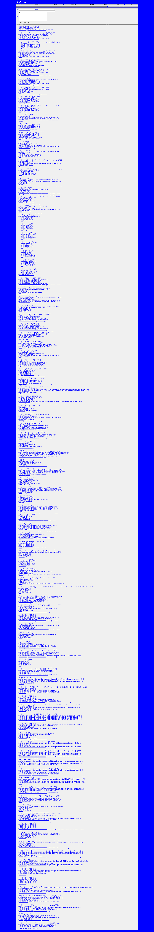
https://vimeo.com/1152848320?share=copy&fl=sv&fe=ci (29, 38)
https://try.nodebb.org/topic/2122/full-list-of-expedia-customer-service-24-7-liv (32, 728)
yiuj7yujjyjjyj (21, 606)
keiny (20, 609)
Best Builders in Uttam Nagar (24, 292)
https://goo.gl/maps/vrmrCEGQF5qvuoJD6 (26, 313)
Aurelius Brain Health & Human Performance (27, 145)
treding (22, 218)
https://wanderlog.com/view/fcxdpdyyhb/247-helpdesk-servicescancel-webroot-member (34, 159)
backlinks (20, 88)
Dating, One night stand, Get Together (25, 314)
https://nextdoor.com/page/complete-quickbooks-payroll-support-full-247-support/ (33, 31)
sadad (22, 43)
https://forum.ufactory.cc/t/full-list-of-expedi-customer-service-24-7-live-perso (32, 741)
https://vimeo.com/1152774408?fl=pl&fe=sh (26, 70)
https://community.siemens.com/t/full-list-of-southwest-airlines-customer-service (33, 829)
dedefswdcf (21, 633)
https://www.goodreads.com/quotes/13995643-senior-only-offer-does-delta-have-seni (33, 912)
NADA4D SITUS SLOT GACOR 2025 (25, 137)
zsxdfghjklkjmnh (22, 497)
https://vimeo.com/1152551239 (24, 81)
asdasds (20, 603)
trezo (20, 442)
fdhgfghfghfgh (21, 627)
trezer (20, 153)
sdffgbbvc (20, 567)
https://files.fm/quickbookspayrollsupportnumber (27, 363)
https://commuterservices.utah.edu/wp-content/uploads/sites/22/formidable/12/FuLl (33, 690)
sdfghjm (20, 559)
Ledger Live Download (23, 619)
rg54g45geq (21, 449)
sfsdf (20, 732)
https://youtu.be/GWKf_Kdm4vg (24, 340)
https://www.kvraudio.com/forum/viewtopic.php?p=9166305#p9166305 (31, 331)
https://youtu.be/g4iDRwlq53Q (24, 276)
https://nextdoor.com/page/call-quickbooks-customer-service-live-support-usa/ (32, 32)
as (19, 832)
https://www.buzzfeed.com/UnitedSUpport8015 (27, 599)
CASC (20, 391)
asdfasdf (22, 835)
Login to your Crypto (22, 63)
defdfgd (20, 626)
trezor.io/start (21, 461)
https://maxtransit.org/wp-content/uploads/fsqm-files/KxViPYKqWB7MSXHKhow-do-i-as (34, 390)
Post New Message (122, 6)
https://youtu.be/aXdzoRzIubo (24, 68)
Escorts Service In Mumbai (24, 26)
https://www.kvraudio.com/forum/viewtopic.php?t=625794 (29, 334)
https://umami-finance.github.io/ (24, 216)
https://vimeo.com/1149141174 (24, 189)
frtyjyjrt (20, 426)
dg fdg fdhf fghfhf (22, 731)
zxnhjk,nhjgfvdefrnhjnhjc (23, 491)
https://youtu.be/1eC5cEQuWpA (24, 155)
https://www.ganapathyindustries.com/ (25, 343)
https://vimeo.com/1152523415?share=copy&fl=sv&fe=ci (29, 87)
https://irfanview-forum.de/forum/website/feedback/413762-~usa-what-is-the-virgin (33, 330)
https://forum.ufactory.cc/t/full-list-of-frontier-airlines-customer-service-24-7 (32, 709)
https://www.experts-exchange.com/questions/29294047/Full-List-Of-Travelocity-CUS (34, 597)
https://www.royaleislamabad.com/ (25, 474)
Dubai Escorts (21, 28)
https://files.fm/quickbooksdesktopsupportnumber (27, 362)
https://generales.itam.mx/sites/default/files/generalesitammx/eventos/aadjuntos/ (33, 196)
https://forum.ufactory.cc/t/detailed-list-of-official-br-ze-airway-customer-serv (32, 707)
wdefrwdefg (21, 643)
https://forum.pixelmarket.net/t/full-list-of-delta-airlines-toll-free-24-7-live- (31, 694)
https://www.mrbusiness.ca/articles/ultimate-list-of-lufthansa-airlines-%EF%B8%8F (33, 608)
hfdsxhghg (21, 588)
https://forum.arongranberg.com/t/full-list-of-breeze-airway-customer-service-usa (33, 890)
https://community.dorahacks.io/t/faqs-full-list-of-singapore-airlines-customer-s (32, 620)
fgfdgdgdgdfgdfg (22, 587)
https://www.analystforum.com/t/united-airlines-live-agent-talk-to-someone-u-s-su (33, 901)
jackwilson (21, 542)
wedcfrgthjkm (21, 502)
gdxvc (20, 393)
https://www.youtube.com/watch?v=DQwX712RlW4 (28, 427)
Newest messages (23, 928)
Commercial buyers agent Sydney (25, 537)
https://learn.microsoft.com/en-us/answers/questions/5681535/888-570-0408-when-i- (33, 151)
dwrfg (20, 639)
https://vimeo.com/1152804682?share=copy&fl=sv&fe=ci (29, 58)
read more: (21, 514)
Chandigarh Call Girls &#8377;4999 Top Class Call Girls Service (30, 285)
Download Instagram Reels (23, 122)
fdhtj (20, 519)
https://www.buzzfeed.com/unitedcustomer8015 (27, 598)
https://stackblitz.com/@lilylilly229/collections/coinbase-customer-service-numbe (33, 50)
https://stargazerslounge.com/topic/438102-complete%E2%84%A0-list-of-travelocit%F (34, 489)
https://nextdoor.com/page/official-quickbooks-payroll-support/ (29, 35)
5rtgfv (20, 632)
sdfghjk (20, 512)
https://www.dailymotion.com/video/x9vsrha (26, 275)
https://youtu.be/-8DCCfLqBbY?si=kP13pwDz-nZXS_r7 (28, 414)
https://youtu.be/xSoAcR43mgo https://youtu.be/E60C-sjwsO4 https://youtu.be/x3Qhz (34, 417)
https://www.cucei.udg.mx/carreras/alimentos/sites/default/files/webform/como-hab (33, 923)
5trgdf (20, 651)
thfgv (20, 140)
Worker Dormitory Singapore (24, 550)
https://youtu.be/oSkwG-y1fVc (24, 432)
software (20, 111)
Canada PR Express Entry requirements (26, 538)
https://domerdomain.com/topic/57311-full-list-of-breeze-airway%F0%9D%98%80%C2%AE (35, 806)
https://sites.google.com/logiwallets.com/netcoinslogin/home (29, 571)
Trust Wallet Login (22, 132)
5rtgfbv (20, 673)
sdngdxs (20, 418)
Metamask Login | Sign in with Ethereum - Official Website (29, 438)
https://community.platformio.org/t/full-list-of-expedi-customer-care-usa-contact (32, 908)
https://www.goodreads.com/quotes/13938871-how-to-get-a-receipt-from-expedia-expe (34, 920)
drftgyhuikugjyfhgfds (22, 856)
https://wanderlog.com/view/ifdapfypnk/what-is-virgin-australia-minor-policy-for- (32, 321)
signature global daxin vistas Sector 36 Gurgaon (27, 574)
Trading (22, 256)
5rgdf (20, 745)
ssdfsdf (20, 500)
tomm (20, 320)
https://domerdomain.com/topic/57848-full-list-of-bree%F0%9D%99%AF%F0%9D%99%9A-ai (35, 803)
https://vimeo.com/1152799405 (24, 59)
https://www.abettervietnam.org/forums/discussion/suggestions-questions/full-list (33, 870)
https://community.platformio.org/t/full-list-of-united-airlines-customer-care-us (32, 909)
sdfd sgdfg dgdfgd (22, 886)
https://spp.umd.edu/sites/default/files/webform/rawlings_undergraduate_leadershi (33, 506)
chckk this (21, 624)
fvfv (20, 141)
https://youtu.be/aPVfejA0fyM (24, 316)
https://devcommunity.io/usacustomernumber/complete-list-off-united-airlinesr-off (33, 531)
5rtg (19, 783)
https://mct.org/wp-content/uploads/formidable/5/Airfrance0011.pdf (30, 526)
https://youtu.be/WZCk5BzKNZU (24, 154)
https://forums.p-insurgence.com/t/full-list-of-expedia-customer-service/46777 (32, 925)
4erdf (20, 736)
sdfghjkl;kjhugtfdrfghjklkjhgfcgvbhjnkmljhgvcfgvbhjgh (28, 476)
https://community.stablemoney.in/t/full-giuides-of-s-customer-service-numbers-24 (33, 904)
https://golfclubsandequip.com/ (24, 916)
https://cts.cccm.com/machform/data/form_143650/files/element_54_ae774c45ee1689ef (34, 813)
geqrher (20, 572)
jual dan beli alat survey (23, 203)
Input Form (36, 928)
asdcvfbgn (21, 546)
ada (19, 766)
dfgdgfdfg (20, 580)
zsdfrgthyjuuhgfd (22, 477)
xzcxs (20, 187)
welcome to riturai (22, 305)
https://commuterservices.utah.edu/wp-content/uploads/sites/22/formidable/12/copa (33, 653)
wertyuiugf (21, 844)
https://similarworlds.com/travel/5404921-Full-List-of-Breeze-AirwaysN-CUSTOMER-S (34, 685)
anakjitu (22, 400)
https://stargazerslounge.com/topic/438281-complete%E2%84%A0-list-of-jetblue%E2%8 (34, 487)
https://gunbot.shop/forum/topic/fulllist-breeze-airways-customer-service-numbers (33, 786)
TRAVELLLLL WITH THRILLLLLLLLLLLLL (26, 872)
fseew (20, 176)
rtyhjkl (20, 495)
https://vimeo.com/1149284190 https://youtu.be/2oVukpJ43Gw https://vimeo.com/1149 (34, 179)
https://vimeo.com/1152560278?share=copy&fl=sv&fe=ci (29, 77)
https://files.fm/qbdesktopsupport (25, 359)
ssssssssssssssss (22, 563)
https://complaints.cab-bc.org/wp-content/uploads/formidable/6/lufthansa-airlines (33, 612)
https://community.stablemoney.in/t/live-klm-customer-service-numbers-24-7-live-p (33, 905)
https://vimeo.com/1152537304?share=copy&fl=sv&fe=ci (29, 83)
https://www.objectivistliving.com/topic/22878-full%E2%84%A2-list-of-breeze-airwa (33, 775)
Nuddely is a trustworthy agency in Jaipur (26, 448)
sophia (20, 78)
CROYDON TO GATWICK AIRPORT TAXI (26, 344)
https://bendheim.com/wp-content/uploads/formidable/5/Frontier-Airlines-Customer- (33, 552)
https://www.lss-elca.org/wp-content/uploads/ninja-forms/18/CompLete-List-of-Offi (33, 617)
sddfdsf (20, 367)
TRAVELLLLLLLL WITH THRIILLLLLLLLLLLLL (27, 873)
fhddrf (20, 424)
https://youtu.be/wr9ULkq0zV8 (24, 129)
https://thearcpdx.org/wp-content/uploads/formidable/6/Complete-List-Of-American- (33, 488)
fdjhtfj (20, 524)
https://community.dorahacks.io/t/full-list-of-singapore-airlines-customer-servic (32, 621)
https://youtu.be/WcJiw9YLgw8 (24, 405)
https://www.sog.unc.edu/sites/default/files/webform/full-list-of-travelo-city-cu (32, 645)
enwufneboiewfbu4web (23, 158)
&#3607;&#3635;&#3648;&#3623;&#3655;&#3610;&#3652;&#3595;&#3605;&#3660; (33, 300)
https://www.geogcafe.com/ (24, 342)
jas (19, 119)
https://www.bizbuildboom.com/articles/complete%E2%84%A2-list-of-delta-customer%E (34, 604)
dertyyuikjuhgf (21, 862)
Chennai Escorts (22, 447)
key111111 (21, 165)
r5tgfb (20, 801)
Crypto (20, 755)
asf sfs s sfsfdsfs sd (22, 758)
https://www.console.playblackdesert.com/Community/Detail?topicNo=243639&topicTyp (34, 871)
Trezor (20, 76)
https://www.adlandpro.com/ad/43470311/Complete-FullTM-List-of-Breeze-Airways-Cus (34, 857)
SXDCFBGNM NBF (22, 494)
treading (22, 217)
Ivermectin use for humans (23, 388)
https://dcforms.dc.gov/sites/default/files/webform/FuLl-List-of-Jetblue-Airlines (32, 680)
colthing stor (21, 121)
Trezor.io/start (21, 161)
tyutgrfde (20, 607)
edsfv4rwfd (21, 575)
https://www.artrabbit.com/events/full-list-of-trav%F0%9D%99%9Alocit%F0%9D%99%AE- (34, 551)
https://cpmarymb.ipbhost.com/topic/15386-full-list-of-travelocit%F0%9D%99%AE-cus (34, 820)
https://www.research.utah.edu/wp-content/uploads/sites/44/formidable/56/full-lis (33, 739)
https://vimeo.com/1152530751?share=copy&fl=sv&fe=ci (29, 86)
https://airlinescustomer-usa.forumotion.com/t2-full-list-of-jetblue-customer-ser (32, 401)
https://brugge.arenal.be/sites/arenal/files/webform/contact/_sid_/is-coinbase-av (33, 94)
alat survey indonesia (22, 384)
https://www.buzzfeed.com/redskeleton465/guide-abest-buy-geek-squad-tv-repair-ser (33, 452)
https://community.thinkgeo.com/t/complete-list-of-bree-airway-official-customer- (33, 842)
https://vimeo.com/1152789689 (24, 62)
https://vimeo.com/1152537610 (24, 84)
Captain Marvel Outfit (22, 816)
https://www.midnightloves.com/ (24, 475)
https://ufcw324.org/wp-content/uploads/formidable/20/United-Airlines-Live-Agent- (33, 917)
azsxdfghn (21, 486)
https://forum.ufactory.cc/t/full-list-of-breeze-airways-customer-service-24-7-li (32, 733)
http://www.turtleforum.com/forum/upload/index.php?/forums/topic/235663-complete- (33, 61)
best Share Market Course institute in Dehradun (27, 436)
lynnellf (20, 544)
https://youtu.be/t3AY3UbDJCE (24, 49)
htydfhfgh (20, 185)
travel (20, 767)
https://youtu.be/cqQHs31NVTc (24, 462)
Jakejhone (21, 202)
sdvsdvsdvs (21, 918)
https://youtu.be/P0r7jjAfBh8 (24, 138)
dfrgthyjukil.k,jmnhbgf (23, 479)
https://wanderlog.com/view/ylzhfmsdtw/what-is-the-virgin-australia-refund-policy (33, 355)
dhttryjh (20, 521)
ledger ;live (21, 90)
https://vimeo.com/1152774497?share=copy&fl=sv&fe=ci (29, 72)
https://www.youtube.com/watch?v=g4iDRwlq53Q (27, 283)
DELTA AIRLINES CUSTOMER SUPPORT (26, 541)
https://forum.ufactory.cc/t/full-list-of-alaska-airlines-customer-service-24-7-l (32, 734)
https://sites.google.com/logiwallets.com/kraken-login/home (29, 822)
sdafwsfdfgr (21, 415)
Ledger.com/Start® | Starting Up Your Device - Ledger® (29, 75)
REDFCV (20, 794)
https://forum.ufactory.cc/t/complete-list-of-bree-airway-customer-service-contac (33, 760)
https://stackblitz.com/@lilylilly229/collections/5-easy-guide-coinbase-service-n (33, 52)
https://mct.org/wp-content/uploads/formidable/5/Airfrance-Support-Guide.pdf (32, 530)
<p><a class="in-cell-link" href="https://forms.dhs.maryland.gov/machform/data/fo (33, 787)
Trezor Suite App (22, 535)
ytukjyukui (21, 529)
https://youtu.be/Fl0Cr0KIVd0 (24, 317)
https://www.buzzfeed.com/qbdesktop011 (26, 431)
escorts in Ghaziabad (22, 437)
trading (22, 243)
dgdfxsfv (20, 473)
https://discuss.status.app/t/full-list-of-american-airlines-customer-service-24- (32, 655)
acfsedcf (20, 892)
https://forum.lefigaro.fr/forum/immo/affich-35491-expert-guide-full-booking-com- (33, 434)
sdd (21, 48)
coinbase (20, 780)
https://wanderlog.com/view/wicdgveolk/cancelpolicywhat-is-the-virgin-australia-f (33, 306)
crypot (20, 91)
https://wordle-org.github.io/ (24, 350)
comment (20, 611)
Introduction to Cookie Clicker (24, 213)
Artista (20, 312)
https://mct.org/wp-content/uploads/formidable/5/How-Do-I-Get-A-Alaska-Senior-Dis (33, 525)
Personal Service (22, 410)
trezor (20, 54)
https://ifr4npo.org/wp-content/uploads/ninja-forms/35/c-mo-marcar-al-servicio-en (33, 911)
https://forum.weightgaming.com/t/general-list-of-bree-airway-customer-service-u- (33, 678)
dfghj (20, 504)
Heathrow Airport (22, 326)
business (20, 324)
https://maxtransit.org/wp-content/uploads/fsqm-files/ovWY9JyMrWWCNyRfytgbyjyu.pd (34, 389)
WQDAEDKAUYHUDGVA (23, 902)
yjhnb (20, 180)
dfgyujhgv (20, 858)
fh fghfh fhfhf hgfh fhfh (23, 899)
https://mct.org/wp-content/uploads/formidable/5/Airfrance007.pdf (30, 528)
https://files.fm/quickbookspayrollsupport (26, 364)
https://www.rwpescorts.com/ (24, 376)
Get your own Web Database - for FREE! (77, 931)
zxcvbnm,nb (21, 492)
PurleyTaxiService (22, 80)
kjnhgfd (20, 511)
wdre (20, 641)
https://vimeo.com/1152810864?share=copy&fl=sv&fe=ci (29, 56)
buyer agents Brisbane (23, 536)
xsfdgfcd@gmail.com (22, 570)
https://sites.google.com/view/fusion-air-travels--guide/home (29, 605)
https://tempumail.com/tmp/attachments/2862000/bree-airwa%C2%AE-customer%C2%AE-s (35, 676)
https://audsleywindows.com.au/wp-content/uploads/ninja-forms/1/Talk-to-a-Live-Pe (33, 625)
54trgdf (20, 808)
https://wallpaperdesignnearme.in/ (25, 349)
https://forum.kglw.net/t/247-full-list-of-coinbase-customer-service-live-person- (32, 454)
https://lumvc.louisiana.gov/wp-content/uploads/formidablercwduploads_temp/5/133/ (33, 284)
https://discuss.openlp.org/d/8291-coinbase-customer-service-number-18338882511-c (34, 79)
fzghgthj (20, 638)
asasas (20, 660)
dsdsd (20, 64)
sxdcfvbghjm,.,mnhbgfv (23, 480)
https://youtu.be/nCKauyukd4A (24, 37)
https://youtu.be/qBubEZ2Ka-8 (24, 36)
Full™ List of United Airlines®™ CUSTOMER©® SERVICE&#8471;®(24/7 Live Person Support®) (36, 895)
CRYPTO (20, 310)
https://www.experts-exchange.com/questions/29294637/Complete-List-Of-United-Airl (33, 596)
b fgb (20, 178)
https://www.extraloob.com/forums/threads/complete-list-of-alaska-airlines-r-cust (33, 583)
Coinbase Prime (22, 440)
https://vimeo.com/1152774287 (24, 71)
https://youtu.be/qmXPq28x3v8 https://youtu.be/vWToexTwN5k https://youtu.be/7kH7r (34, 160)
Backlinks (20, 299)
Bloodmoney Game (24, 369)
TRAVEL (20, 352)
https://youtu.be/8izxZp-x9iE (24, 100)
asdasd (20, 175)
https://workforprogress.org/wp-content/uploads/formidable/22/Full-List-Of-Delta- (33, 466)
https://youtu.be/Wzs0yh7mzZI (24, 386)
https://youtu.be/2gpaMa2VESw (24, 302)
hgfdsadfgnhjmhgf (22, 484)
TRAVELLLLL (21, 683)
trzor (20, 356)
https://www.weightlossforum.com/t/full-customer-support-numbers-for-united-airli (33, 896)
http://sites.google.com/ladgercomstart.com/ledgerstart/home (29, 195)
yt (19, 828)
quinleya (20, 859)
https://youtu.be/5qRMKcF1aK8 (24, 403)
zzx (19, 565)
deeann (20, 659)
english (20, 191)
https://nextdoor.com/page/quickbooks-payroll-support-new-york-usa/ (31, 34)
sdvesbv (20, 422)
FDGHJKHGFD (21, 849)
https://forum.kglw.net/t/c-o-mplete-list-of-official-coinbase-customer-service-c (32, 451)
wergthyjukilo (21, 505)
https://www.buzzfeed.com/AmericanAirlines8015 (27, 601)
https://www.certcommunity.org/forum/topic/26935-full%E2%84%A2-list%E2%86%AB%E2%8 (35, 887)
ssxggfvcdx (21, 568)
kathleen (20, 558)
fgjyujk (20, 517)
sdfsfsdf (22, 836)
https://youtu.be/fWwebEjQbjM (24, 402)
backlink (20, 874)
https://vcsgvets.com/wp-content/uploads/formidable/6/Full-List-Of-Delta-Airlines (33, 485)
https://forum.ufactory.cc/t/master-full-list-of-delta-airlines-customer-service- (32, 721)
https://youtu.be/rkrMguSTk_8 (24, 395)
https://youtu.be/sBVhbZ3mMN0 (24, 423)
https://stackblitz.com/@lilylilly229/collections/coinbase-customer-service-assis (33, 40)
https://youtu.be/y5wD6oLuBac (24, 156)
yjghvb (20, 194)
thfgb (20, 150)
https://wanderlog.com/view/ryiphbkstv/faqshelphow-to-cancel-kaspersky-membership (34, 163)
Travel (20, 142)
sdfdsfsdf (20, 740)
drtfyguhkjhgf (21, 843)
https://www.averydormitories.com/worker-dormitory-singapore (29, 549)
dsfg (20, 590)
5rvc (20, 809)
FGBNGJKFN (21, 420)
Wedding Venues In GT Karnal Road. (27, 375)
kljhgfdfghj (21, 467)
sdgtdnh (20, 569)
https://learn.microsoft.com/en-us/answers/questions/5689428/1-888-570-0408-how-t (33, 120)
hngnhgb (20, 478)
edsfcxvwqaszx (21, 557)
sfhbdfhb (20, 214)
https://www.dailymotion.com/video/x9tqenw (26, 404)
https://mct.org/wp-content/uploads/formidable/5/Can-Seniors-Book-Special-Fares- (33, 520)
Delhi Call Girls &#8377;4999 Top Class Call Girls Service (29, 69)
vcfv (20, 205)
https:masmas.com (24, 398)
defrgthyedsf (21, 623)
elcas (20, 464)
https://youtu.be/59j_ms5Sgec (24, 204)
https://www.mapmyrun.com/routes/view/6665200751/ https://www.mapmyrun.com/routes (34, 169)
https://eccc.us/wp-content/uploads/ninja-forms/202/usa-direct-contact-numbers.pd (35, 833)
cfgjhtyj (20, 516)
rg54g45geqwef (21, 455)
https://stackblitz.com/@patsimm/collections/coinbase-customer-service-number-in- (35, 41)
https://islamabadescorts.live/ (24, 378)
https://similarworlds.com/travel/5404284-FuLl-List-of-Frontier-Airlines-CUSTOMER (33, 700)
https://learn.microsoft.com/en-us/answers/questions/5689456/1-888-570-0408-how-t (33, 117)
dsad (20, 172)
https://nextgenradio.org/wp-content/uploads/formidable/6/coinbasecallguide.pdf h (33, 105)
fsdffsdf (20, 57)
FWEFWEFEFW (22, 408)
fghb (20, 177)
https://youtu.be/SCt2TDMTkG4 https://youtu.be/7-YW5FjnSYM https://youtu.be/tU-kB (34, 297)
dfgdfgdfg (20, 413)
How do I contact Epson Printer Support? (26, 547)
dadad (20, 622)
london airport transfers (23, 206)
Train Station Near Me (23, 143)
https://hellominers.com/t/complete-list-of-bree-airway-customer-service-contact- (33, 847)
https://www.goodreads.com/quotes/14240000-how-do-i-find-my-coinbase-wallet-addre (34, 863)
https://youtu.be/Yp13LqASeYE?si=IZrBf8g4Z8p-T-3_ (28, 318)
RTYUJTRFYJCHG (22, 866)
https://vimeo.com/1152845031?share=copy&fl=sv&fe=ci (29, 39)
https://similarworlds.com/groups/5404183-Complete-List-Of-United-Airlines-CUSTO (33, 703)
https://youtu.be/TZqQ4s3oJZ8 (24, 96)
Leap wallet (21, 394)
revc (20, 797)
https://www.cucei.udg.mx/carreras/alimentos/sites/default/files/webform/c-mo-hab (33, 922)
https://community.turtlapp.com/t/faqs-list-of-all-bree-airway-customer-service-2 (32, 864)
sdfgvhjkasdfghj (22, 510)
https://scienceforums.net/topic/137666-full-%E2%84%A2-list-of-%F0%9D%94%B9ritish (34, 652)
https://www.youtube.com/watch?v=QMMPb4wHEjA (28, 425)
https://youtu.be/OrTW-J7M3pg (24, 385)
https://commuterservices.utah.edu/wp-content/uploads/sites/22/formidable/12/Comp (33, 692)
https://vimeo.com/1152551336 (24, 82)
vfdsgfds (20, 74)
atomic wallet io (21, 444)
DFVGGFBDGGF (22, 411)
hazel (20, 555)
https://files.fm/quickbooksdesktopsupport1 (26, 365)
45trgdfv (20, 672)
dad (19, 765)
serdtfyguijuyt (21, 855)
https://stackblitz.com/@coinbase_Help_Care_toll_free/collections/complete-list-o (35, 42)
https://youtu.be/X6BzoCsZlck (24, 341)
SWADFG (20, 556)
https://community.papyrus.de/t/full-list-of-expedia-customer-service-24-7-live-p (32, 715)
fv (19, 149)
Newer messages (31, 928)
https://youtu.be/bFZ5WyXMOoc (24, 277)
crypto (20, 357)
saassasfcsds (21, 560)
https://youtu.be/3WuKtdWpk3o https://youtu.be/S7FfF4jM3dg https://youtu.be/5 (33, 118)
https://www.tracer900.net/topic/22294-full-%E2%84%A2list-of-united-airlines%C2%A (33, 629)
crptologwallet (21, 582)
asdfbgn (20, 503)
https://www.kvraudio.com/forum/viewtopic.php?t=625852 (29, 332)
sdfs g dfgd (21, 706)
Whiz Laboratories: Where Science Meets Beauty (27, 368)
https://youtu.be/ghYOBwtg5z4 (24, 124)
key (19, 166)
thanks (20, 406)
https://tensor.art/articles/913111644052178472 (27, 644)
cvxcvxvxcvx (21, 910)
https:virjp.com (23, 399)
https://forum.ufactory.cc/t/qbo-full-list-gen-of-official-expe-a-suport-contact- (32, 702)
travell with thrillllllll (22, 613)
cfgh (20, 518)
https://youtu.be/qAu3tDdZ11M (24, 148)
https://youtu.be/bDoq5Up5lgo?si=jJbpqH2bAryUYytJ (28, 279)
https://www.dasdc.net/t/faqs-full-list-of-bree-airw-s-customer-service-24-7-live (32, 891)
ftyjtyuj (20, 523)
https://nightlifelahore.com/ (23, 380)
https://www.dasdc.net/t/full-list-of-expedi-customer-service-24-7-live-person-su (32, 893)
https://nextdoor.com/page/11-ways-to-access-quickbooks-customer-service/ (32, 29)
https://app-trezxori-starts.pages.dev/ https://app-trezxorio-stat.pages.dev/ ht (32, 671)
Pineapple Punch (22, 906)
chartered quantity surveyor (24, 383)
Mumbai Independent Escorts (24, 27)
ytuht (20, 867)
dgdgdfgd (20, 441)
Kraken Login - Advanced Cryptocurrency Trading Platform (29, 821)
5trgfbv (20, 737)
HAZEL (20, 759)
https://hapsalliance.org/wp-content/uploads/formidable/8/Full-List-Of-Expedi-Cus (33, 713)
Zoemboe (20, 197)
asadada (22, 44)
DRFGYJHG (21, 846)
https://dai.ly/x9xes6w (23, 60)
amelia (20, 55)
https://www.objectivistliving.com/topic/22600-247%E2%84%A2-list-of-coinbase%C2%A (34, 785)
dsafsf (20, 562)
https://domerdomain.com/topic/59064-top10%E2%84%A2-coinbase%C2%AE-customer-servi (35, 799)
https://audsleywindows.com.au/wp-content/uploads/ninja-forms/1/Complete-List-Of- (33, 634)
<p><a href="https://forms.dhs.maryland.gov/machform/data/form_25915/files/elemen (34, 773)
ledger (20, 303)
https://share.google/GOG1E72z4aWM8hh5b (27, 618)
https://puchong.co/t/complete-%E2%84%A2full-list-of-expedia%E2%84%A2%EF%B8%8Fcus (35, 586)
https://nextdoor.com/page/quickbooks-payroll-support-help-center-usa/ (31, 33)
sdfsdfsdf (20, 113)
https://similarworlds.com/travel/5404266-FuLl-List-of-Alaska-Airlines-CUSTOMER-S (33, 701)
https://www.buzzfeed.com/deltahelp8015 (26, 602)
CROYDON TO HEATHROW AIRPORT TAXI (27, 345)
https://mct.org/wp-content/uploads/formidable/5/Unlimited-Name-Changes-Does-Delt (33, 513)
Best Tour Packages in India (24, 647)
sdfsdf (20, 338)
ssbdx (20, 412)
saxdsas (20, 576)
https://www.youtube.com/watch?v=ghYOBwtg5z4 (27, 131)
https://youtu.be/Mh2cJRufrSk (24, 416)
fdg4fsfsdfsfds (21, 373)
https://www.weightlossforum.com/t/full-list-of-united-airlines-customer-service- (32, 894)
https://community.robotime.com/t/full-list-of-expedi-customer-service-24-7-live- (32, 924)
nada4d (20, 211)
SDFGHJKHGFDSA (22, 307)
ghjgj (20, 522)
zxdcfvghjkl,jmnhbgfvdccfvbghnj (24, 483)
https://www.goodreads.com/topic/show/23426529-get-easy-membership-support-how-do (34, 181)
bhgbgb (20, 631)
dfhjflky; (20, 501)
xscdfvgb (20, 610)
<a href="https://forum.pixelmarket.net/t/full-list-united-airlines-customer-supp (32, 699)
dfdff (20, 640)
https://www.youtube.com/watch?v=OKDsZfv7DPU (28, 421)
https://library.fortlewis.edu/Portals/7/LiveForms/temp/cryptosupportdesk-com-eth (33, 209)
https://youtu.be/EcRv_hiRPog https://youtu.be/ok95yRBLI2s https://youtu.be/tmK (33, 193)
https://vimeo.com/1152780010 (24, 67)
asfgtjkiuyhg (21, 573)
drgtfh (20, 167)
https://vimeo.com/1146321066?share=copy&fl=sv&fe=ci (29, 288)
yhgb (20, 144)
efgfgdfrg (20, 637)
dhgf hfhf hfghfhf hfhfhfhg (23, 900)
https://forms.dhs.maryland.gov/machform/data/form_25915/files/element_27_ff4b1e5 (34, 798)
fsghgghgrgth (21, 635)
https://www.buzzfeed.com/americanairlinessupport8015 (28, 600)
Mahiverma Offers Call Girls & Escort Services (27, 51)
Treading (22, 269)
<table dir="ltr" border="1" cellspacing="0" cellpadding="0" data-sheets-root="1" (33, 903)
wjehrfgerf (20, 539)
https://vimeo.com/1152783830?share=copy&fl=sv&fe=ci (29, 66)
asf (19, 361)
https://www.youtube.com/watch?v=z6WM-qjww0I (27, 429)
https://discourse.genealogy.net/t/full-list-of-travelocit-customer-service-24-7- (32, 818)
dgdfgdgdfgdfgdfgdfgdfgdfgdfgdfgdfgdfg (26, 534)
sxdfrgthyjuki (21, 496)
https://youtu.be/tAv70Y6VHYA (24, 278)
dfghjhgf (20, 482)
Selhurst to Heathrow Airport (24, 294)
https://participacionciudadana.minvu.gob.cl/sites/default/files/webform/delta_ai (33, 435)
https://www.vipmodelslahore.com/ (25, 428)
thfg (19, 207)
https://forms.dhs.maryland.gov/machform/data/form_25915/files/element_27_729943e (34, 772)
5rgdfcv (20, 802)
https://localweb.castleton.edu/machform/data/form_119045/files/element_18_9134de (34, 915)
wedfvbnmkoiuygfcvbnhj (23, 578)
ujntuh (20, 658)
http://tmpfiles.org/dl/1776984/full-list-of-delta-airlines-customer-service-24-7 (32, 815)
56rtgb (20, 666)
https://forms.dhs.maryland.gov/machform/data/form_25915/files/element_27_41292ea (34, 795)
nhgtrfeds (20, 493)
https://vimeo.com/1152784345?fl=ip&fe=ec (26, 65)
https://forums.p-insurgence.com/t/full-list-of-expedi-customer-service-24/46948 (33, 926)
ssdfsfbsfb (21, 919)
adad (20, 914)
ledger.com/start (22, 419)
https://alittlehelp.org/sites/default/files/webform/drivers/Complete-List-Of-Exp (32, 577)
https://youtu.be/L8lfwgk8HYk (24, 95)
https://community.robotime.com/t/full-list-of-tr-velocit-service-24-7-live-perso (32, 907)
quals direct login (22, 463)
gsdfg (20, 366)
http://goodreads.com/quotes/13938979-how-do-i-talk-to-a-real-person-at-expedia (33, 921)
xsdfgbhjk (20, 584)
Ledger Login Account (23, 370)
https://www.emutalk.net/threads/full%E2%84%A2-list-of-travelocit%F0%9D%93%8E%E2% (35, 469)
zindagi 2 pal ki (22, 889)
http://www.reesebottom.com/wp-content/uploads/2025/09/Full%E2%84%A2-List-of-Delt (34, 840)
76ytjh (20, 817)
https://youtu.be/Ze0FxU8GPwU (24, 396)
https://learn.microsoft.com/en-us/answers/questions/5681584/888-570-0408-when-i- (33, 146)
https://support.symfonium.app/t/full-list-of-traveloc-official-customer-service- (32, 456)
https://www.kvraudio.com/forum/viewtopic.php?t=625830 (29, 333)
